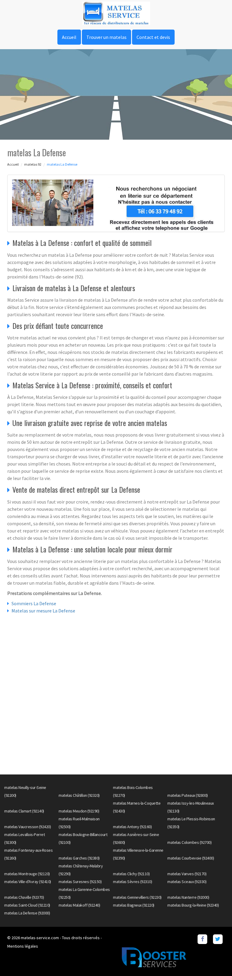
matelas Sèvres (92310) (132, 881)
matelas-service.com (40, 937)
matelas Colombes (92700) (189, 842)
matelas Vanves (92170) (186, 873)
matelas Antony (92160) (132, 826)
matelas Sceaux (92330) (186, 881)
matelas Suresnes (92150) (80, 881)
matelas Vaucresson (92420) (27, 826)
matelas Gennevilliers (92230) (137, 897)
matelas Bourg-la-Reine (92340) (193, 905)
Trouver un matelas (106, 37)
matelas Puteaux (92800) (187, 795)
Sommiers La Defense (33, 603)
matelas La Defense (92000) (27, 913)
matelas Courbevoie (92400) (190, 858)
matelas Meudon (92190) (79, 811)
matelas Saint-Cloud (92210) (27, 905)
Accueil (69, 37)
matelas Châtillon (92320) (79, 795)
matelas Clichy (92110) (131, 873)
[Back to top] (215, 959)
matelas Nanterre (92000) (188, 897)
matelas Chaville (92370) (24, 897)
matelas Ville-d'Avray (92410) (27, 881)
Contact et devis (153, 37)
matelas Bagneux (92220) (133, 905)
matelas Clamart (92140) (24, 811)
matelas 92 (32, 164)
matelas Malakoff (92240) (79, 905)
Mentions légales (22, 946)
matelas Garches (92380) (79, 858)
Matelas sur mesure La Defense (43, 611)
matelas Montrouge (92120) (27, 873)
